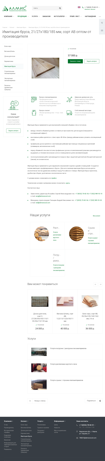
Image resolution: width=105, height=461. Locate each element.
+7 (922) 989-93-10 (95, 194)
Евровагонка (8, 61)
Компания (8, 16)
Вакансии (46, 16)
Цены (56, 425)
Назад (95, 284)
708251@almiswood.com (87, 438)
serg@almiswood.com (43, 196)
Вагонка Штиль (9, 51)
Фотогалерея (59, 16)
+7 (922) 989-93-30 (95, 200)
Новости (57, 427)
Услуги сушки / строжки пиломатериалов (66, 380)
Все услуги (96, 216)
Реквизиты (7, 449)
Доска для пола (9, 56)
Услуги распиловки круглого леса (63, 364)
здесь (68, 183)
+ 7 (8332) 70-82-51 (91, 7)
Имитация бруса (9, 66)
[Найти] (59, 8)
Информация (59, 421)
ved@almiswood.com (43, 203)
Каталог (24, 421)
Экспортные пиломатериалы (9, 79)
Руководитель (9, 427)
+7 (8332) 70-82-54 (81, 194)
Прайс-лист (75, 16)
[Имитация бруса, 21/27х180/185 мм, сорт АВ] (45, 68)
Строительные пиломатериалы (9, 72)
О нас (6, 425)
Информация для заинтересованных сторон (10, 444)
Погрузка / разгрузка (56, 258)
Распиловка (57, 228)
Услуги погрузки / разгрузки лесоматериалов (58, 267)
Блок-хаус (7, 46)
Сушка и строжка (91, 231)
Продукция (22, 16)
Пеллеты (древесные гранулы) (8, 87)
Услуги (35, 16)
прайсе (54, 178)
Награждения (90, 16)
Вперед (101, 284)
